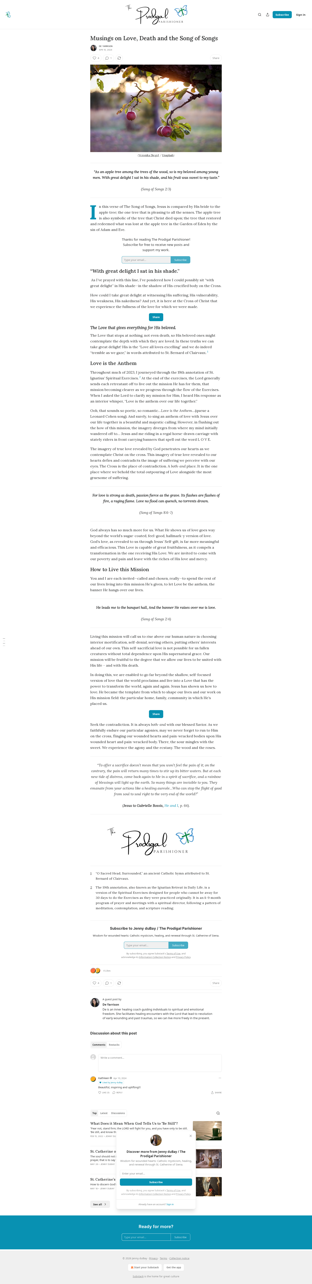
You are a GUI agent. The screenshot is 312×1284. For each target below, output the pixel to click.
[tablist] (106, 1044)
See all (97, 1204)
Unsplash (168, 155)
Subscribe (282, 14)
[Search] (259, 14)
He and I (171, 805)
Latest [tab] (104, 1113)
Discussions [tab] (118, 1113)
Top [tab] (94, 1113)
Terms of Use (173, 1190)
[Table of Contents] (3, 642)
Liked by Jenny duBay (112, 1082)
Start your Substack (146, 1267)
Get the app (173, 1267)
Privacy (153, 1258)
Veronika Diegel (149, 155)
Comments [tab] (98, 1044)
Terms (163, 1258)
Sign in (301, 14)
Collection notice (179, 1258)
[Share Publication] (267, 14)
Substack (138, 1276)
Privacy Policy (183, 1194)
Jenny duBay (112, 1136)
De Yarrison (105, 46)
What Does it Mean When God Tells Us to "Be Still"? (134, 1123)
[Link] (85, 271)
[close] (191, 1136)
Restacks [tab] (114, 1044)
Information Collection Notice (155, 1194)
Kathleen (103, 1078)
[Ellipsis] (220, 1078)
